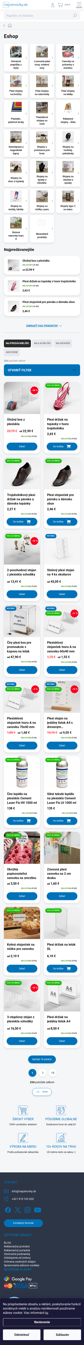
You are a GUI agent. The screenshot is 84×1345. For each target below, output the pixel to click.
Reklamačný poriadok (17, 1250)
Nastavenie (42, 1322)
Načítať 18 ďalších (42, 1059)
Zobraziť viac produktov (42, 325)
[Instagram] (26, 1209)
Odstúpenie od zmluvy (17, 1257)
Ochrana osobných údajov (20, 1261)
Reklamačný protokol (16, 1246)
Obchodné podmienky (17, 1254)
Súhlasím (62, 1335)
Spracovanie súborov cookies (21, 1265)
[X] (17, 1209)
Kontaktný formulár (23, 1223)
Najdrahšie (63, 343)
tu (46, 1313)
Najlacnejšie (42, 343)
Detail (22, 446)
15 (52, 1072)
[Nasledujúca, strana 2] (42, 1073)
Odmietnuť (21, 1335)
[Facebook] (7, 1209)
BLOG (7, 1242)
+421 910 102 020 (23, 1198)
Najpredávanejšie (17, 343)
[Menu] (79, 5)
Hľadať (75, 15)
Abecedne (12, 352)
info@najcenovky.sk (24, 1191)
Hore (44, 1091)
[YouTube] (37, 1209)
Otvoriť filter (19, 370)
